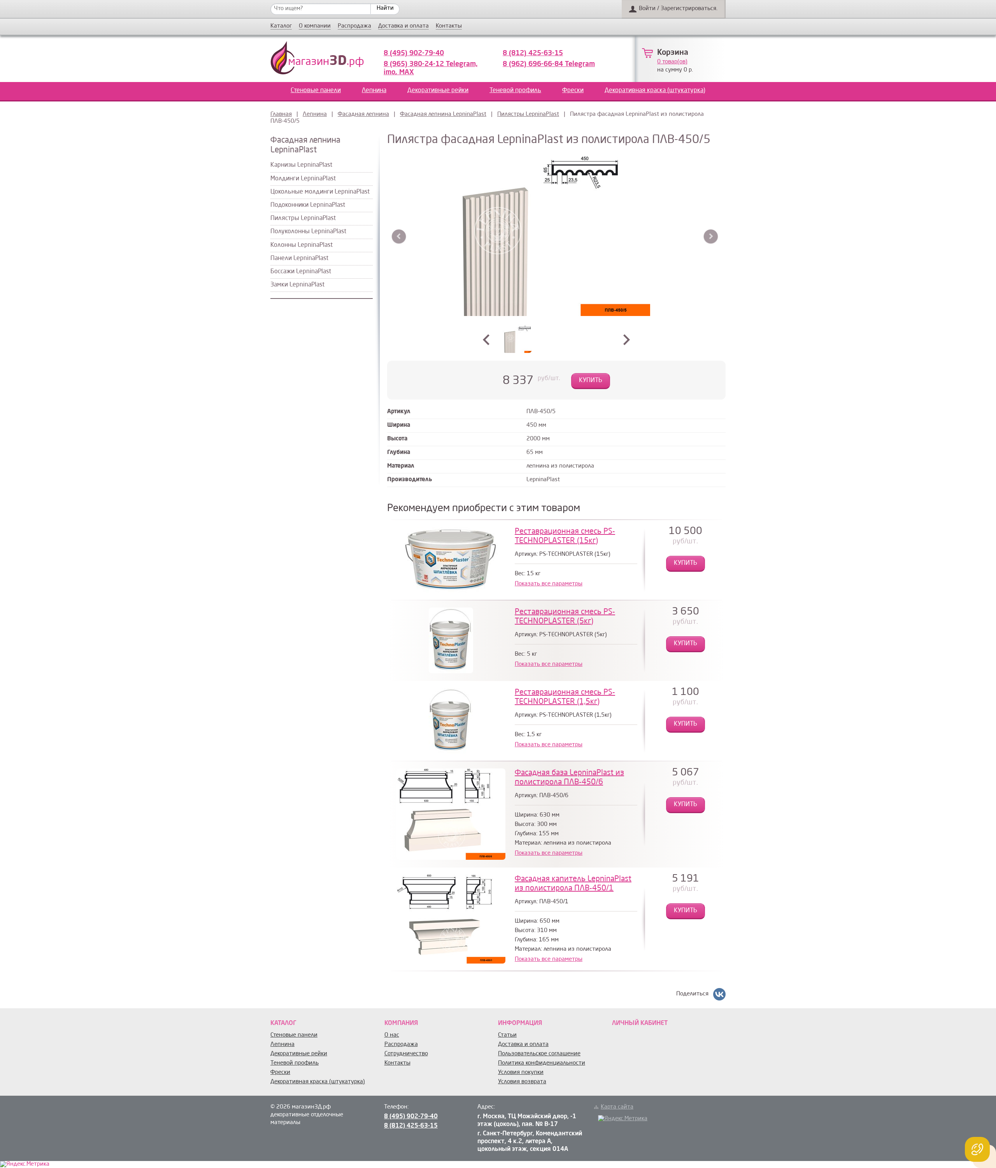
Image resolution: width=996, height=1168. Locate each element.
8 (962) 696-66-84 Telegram (549, 64)
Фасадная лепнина (363, 114)
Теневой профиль (515, 90)
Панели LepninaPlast (299, 258)
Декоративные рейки (437, 90)
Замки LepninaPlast (297, 285)
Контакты (449, 26)
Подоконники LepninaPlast (307, 205)
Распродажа (354, 26)
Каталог (281, 26)
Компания (401, 1023)
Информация (520, 1023)
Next (711, 236)
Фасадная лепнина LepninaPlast (443, 114)
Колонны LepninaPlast (301, 245)
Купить (590, 380)
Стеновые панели (316, 90)
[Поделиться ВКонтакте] (719, 994)
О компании (315, 26)
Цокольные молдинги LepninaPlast (320, 192)
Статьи (507, 1035)
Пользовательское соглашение (539, 1054)
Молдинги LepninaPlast (303, 179)
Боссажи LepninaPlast (300, 272)
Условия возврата (522, 1082)
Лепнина (374, 90)
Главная (281, 114)
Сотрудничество (406, 1054)
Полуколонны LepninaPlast (308, 232)
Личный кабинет (640, 1023)
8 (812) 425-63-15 (533, 53)
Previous (399, 236)
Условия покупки (521, 1072)
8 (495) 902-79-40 (414, 53)
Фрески (573, 90)
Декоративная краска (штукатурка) (655, 90)
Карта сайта (617, 1107)
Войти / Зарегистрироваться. (678, 9)
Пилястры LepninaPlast (528, 114)
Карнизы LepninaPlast (301, 165)
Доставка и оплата (403, 26)
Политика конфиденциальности (541, 1063)
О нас (391, 1035)
